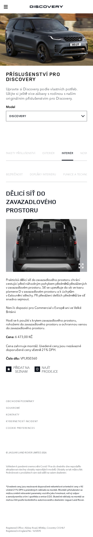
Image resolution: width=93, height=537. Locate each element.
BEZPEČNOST (14, 174)
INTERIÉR (67, 153)
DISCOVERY (17, 116)
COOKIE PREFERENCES (20, 427)
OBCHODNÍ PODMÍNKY (20, 401)
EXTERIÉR (48, 153)
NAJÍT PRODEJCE (50, 369)
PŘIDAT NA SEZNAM (21, 369)
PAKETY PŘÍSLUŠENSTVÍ (20, 153)
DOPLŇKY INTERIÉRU (43, 174)
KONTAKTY (13, 414)
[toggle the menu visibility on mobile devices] (6, 7)
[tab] (20, 153)
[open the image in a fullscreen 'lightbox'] (46, 245)
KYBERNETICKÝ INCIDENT (22, 421)
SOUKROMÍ (13, 407)
